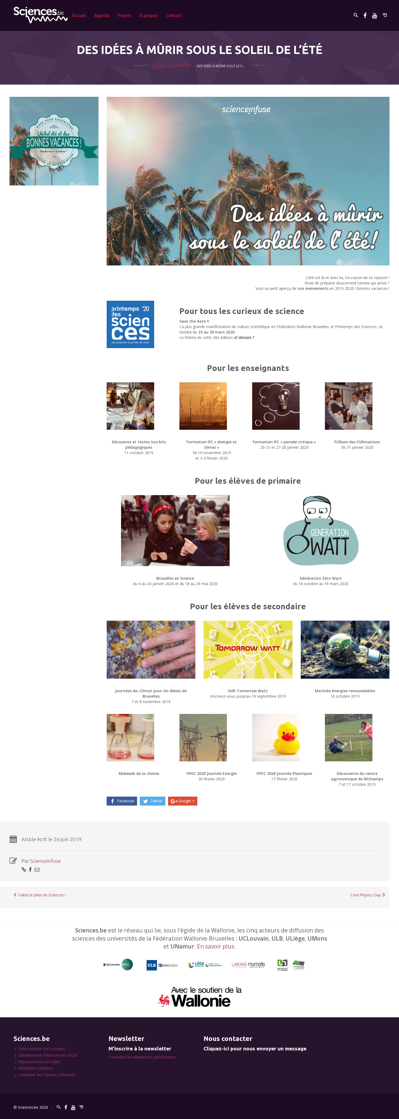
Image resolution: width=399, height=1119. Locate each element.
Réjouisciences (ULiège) (39, 1061)
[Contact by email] (37, 869)
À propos (149, 15)
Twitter (156, 800)
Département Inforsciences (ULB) (48, 1055)
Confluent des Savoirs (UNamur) (46, 1074)
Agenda (101, 15)
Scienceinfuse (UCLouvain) (41, 1048)
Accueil (79, 15)
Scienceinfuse (45, 861)
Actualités (181, 66)
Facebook (125, 800)
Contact (174, 15)
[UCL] (118, 964)
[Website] (23, 869)
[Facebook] (365, 15)
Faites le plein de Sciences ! (41, 894)
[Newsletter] (384, 15)
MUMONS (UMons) (35, 1068)
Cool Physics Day (366, 894)
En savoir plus (215, 946)
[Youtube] (374, 15)
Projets (124, 15)
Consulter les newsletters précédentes (142, 1057)
